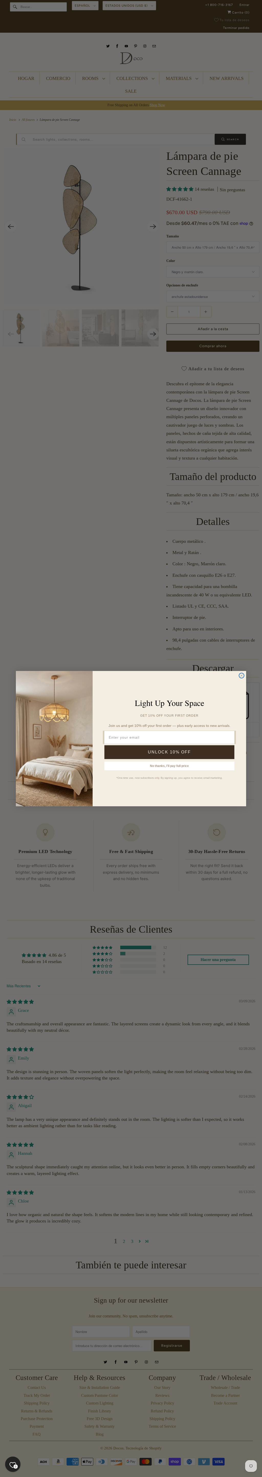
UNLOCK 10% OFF (169, 752)
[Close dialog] (241, 675)
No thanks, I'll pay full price (169, 766)
